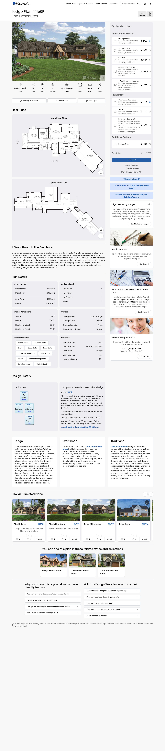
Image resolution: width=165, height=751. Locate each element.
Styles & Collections (85, 3)
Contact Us (113, 3)
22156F (29, 405)
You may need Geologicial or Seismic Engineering (106, 591)
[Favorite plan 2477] (76, 502)
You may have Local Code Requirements (103, 597)
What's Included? (131, 179)
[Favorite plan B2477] (111, 502)
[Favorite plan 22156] (41, 502)
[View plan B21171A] (133, 510)
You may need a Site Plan (97, 616)
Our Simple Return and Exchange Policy (42, 613)
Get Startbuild (143, 312)
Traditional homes (119, 446)
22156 (24, 393)
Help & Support (101, 3)
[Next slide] (102, 51)
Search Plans (71, 3)
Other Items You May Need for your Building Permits (132, 196)
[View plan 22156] (28, 510)
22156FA (29, 416)
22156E (18, 405)
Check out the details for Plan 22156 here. (80, 427)
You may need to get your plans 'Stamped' (103, 609)
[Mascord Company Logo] (21, 3)
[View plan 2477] (63, 510)
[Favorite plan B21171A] (147, 502)
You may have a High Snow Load (99, 603)
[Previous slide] (14, 51)
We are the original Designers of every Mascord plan (47, 594)
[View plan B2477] (98, 510)
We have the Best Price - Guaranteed (42, 600)
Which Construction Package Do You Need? (132, 187)
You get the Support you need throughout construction (48, 606)
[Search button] (138, 3)
